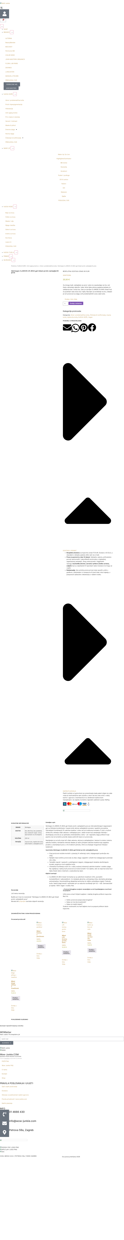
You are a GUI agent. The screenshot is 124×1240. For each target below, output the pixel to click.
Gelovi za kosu (10, 229)
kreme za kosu (10, 234)
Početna (13, 266)
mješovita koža (72, 317)
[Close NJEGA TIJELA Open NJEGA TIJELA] (16, 252)
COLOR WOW (10, 55)
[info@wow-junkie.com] (4, 1123)
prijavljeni (22, 901)
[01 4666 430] (4, 1114)
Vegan (90, 317)
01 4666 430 (17, 1111)
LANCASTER (9, 72)
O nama (4, 1070)
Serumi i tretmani (11, 121)
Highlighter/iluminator (63, 158)
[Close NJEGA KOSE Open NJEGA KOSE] (15, 206)
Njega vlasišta (10, 225)
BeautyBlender (10, 42)
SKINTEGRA (67, 275)
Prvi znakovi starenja (12, 117)
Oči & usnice (64, 179)
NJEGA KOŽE (22, 266)
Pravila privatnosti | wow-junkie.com (14, 1099)
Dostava (5, 1091)
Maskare (64, 192)
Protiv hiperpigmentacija (13, 104)
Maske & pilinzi (10, 125)
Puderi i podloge (64, 175)
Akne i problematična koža (14, 100)
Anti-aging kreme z (33, 266)
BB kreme (64, 163)
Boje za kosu (9, 213)
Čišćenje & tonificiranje (13, 138)
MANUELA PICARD (12, 76)
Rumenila (64, 167)
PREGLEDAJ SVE (11, 80)
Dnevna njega (10, 129)
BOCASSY (8, 47)
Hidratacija (9, 109)
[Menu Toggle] (2, 26)
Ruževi (64, 184)
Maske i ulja (9, 221)
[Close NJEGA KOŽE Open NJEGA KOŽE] (15, 94)
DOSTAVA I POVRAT (70, 550)
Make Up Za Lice (64, 154)
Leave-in (8, 242)
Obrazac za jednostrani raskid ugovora (15, 1095)
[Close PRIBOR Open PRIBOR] (11, 256)
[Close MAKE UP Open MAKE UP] (12, 148)
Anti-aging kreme (11, 113)
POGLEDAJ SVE (63, 200)
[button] (1, 7)
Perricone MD (10, 51)
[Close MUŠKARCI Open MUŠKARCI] (13, 260)
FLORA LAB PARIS (11, 63)
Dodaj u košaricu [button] (41, 946)
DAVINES (8, 68)
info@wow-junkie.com (22, 1120)
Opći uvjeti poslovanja (9, 1086)
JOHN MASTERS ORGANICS (15, 59)
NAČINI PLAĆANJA (69, 791)
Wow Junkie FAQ (7, 1065)
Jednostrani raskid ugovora (10, 1056)
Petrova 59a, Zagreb (21, 1130)
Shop (3, 1078)
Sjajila (64, 196)
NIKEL (39, 939)
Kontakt (4, 1074)
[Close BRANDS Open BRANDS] (12, 32)
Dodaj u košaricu (76, 303)
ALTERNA (8, 38)
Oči (64, 188)
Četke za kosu (10, 217)
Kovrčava (8, 238)
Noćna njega (9, 134)
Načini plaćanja (7, 1103)
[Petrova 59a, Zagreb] (4, 1132)
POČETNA (5, 1061)
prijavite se (6, 1058)
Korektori (64, 171)
